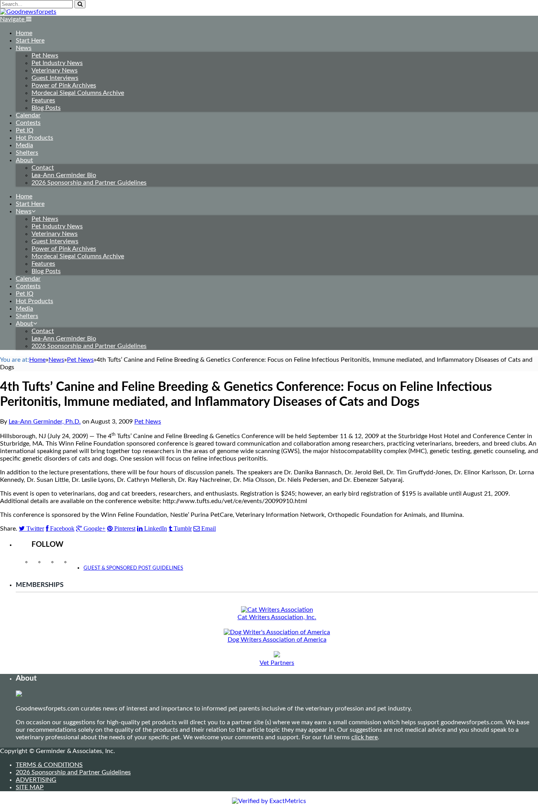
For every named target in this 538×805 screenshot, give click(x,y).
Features (43, 100)
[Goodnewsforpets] (28, 12)
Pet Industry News (57, 63)
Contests (28, 123)
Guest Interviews (55, 78)
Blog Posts (46, 108)
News (24, 48)
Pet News (45, 55)
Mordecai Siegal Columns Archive (78, 93)
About (24, 160)
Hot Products (34, 138)
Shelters (27, 153)
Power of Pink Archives (64, 85)
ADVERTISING (36, 780)
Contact (43, 168)
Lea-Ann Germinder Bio (64, 175)
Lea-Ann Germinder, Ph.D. (45, 421)
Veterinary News (55, 70)
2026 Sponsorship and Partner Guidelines (89, 183)
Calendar (28, 115)
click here (364, 737)
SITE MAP (30, 787)
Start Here (30, 40)
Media (24, 145)
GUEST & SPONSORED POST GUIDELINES (133, 568)
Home (24, 33)
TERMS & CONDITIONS (49, 765)
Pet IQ (24, 130)
